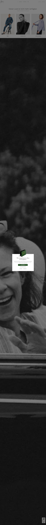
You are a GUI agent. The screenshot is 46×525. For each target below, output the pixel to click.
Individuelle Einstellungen (23, 266)
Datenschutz (24, 268)
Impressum (21, 268)
